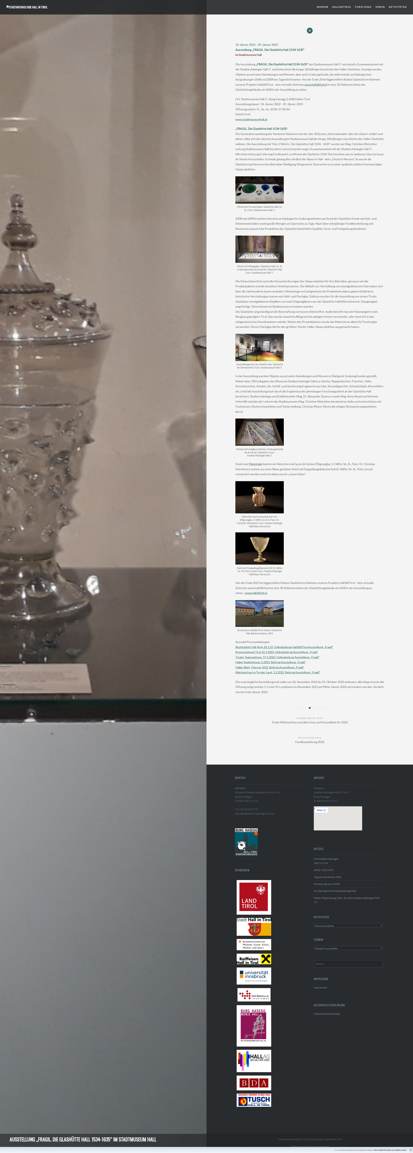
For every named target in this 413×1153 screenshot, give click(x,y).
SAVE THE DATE (324, 870)
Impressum (320, 987)
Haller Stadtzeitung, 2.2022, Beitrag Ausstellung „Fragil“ (270, 662)
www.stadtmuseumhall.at (251, 119)
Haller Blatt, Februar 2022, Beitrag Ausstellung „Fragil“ (269, 667)
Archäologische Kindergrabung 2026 (335, 890)
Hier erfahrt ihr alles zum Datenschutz (390, 1150)
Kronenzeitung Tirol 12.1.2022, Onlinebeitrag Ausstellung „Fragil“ (276, 652)
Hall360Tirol (341, 6)
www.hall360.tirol (315, 84)
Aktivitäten (398, 6)
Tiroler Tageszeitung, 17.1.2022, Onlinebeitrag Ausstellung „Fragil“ (277, 657)
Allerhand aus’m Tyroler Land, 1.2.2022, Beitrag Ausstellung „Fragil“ (277, 672)
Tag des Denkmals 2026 (327, 876)
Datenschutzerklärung (327, 1013)
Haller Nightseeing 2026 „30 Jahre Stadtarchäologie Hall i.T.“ (346, 900)
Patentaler (255, 464)
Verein (380, 6)
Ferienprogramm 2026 (327, 883)
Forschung (363, 6)
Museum (322, 6)
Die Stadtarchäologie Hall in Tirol (326, 860)
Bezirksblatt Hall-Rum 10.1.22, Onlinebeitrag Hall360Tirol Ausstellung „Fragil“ (284, 647)
